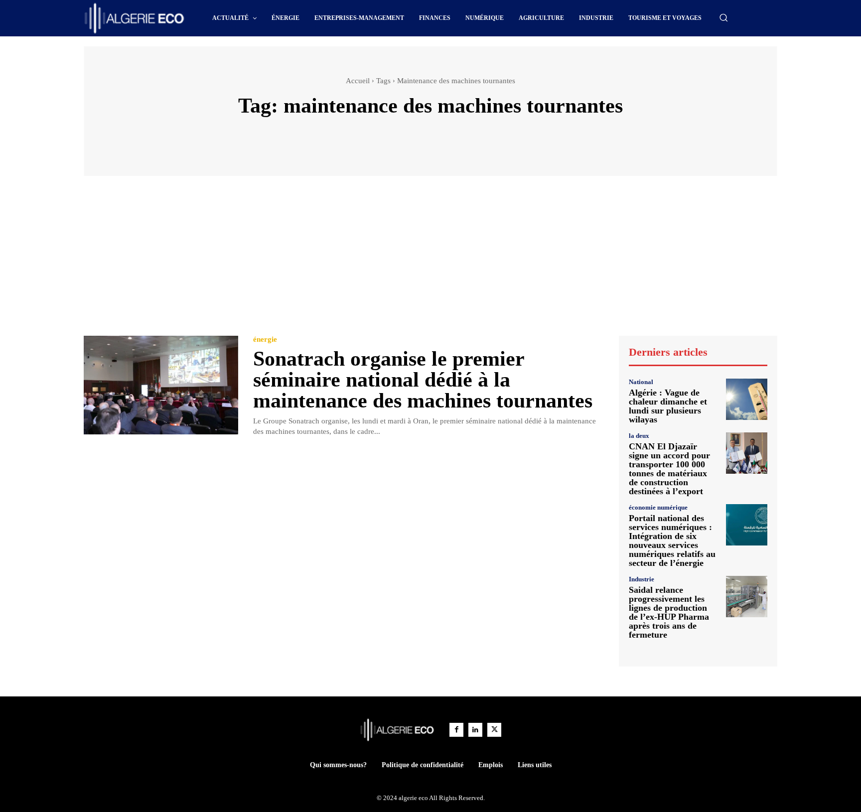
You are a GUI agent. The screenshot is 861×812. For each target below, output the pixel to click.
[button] (723, 17)
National (641, 382)
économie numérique (658, 507)
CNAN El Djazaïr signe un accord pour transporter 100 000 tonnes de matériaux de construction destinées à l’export (669, 468)
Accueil (358, 81)
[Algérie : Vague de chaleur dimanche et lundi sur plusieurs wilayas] (746, 399)
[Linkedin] (475, 730)
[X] (494, 730)
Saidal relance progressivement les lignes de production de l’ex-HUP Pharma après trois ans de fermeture (669, 612)
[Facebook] (456, 730)
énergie (265, 339)
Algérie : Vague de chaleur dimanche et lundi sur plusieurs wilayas (668, 406)
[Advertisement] (430, 260)
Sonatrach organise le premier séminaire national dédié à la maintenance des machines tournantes (422, 379)
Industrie (641, 579)
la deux (639, 435)
